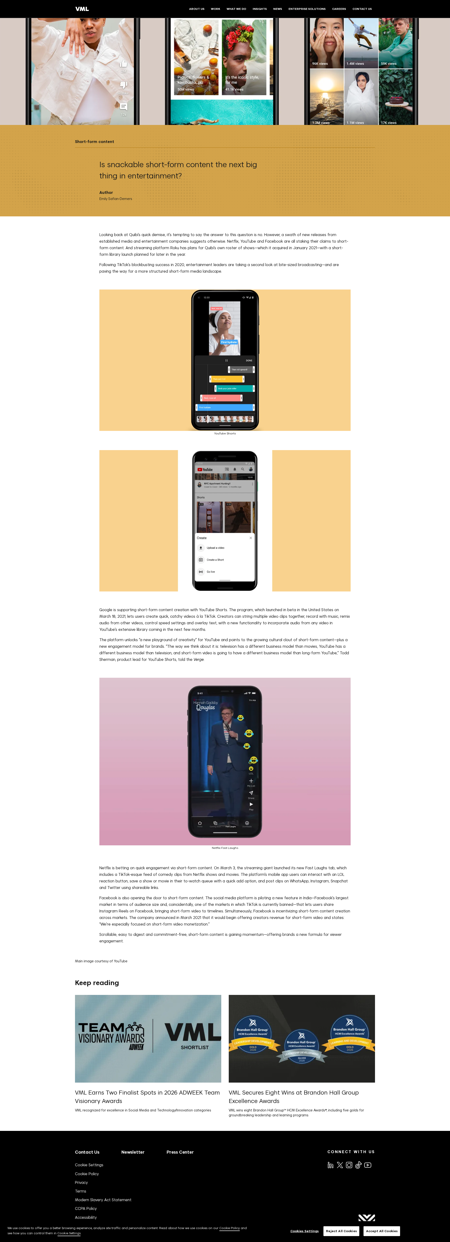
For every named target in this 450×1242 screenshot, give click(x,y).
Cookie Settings (89, 1165)
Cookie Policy (87, 1174)
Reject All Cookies (341, 1231)
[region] (225, 1231)
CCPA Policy (86, 1208)
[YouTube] (367, 1164)
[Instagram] (348, 1164)
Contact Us (87, 1152)
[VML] (82, 9)
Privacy (81, 1182)
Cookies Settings (304, 1231)
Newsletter (133, 1152)
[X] (339, 1164)
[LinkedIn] (330, 1164)
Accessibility (86, 1217)
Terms (80, 1191)
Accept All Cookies (382, 1231)
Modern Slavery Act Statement (103, 1200)
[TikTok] (358, 1165)
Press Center (180, 1152)
